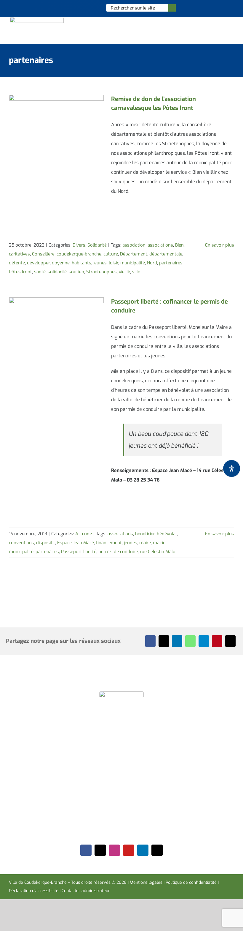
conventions (21, 543)
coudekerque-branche (79, 254)
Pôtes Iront (20, 272)
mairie (159, 543)
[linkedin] (142, 850)
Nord (152, 263)
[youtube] (128, 850)
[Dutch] (71, 8)
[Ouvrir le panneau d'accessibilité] (231, 468)
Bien (179, 245)
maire (145, 543)
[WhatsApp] (190, 641)
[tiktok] (157, 850)
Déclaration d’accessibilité (33, 891)
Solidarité (97, 245)
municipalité (132, 263)
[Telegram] (203, 641)
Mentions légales (146, 882)
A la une (83, 534)
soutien (76, 272)
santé (40, 272)
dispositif (45, 543)
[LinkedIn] (177, 641)
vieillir (124, 272)
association (134, 245)
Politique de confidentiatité (191, 882)
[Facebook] (150, 641)
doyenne (61, 263)
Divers (79, 245)
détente (17, 263)
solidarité (57, 272)
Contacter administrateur (86, 891)
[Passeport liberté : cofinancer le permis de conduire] (56, 327)
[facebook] (86, 850)
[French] (86, 8)
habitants (81, 263)
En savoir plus (219, 245)
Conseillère (43, 254)
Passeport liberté (78, 552)
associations (160, 245)
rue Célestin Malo (157, 552)
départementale (165, 254)
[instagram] (114, 850)
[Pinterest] (217, 641)
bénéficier (145, 534)
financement (109, 543)
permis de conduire (118, 552)
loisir (113, 263)
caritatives (19, 254)
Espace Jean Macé (75, 543)
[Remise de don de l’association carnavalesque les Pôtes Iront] (56, 125)
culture (110, 254)
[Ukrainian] (94, 8)
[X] (163, 641)
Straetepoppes (101, 272)
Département (133, 254)
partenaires (171, 263)
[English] (78, 8)
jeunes (100, 263)
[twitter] (100, 850)
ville (136, 272)
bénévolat (167, 534)
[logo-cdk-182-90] (37, 19)
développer (38, 263)
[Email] (230, 641)
